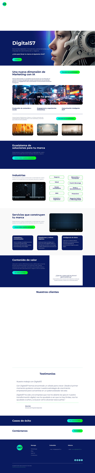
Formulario (77, 431)
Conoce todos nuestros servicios (24, 227)
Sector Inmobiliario (57, 187)
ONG (56, 193)
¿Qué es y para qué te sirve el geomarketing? (66, 276)
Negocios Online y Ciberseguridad (75, 199)
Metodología (52, 4)
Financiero (75, 193)
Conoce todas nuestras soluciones (24, 158)
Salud (57, 182)
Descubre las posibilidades (70, 72)
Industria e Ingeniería (56, 198)
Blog (32, 451)
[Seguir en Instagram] (77, 460)
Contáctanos (34, 455)
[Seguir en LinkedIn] (75, 460)
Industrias (44, 4)
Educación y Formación (75, 177)
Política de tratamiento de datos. (19, 467)
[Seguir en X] (82, 460)
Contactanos (72, 4)
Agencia (65, 4)
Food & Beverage (75, 183)
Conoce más (56, 157)
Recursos (58, 4)
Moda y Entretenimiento (75, 188)
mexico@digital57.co (76, 449)
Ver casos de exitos (74, 420)
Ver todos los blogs (20, 272)
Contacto (17, 59)
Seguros (56, 177)
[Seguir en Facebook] (79, 460)
